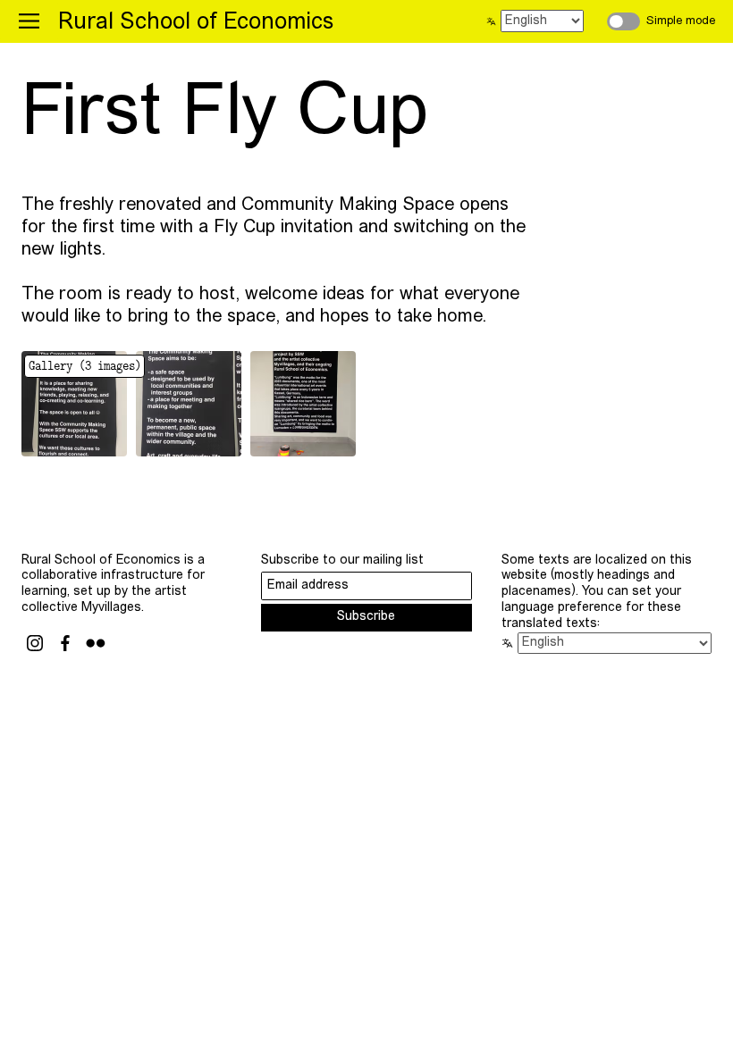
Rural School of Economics (195, 23)
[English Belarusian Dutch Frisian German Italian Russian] (539, 21)
